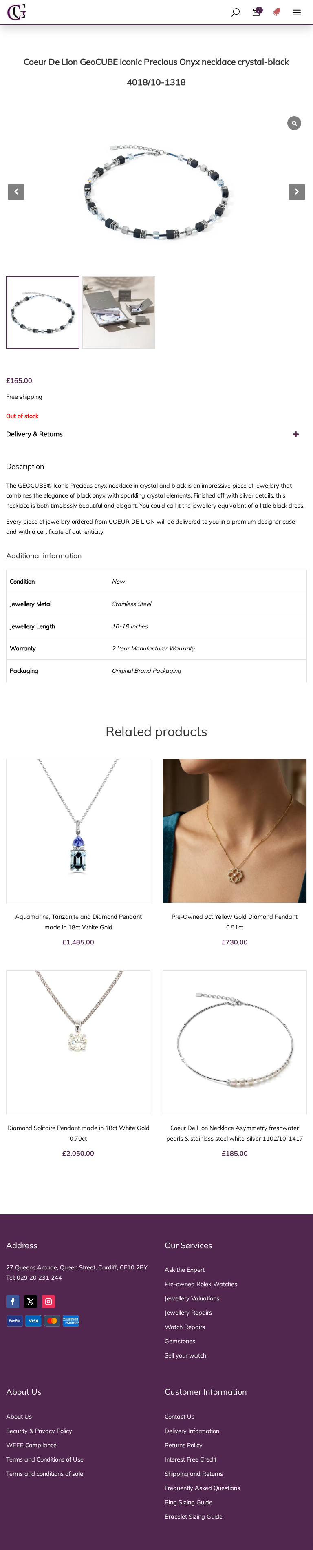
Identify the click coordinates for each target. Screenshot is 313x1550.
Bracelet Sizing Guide (194, 1516)
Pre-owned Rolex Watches (201, 1284)
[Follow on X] (30, 1301)
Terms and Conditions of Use (45, 1459)
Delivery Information (192, 1431)
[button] (297, 192)
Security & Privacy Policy (39, 1431)
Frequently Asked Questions (202, 1488)
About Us (19, 1416)
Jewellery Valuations (192, 1298)
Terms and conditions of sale (44, 1473)
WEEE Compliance (31, 1445)
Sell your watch (185, 1355)
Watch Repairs (185, 1327)
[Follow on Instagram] (48, 1301)
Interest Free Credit (190, 1459)
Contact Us (179, 1416)
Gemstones (180, 1341)
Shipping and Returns (194, 1473)
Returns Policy (184, 1445)
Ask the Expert (185, 1270)
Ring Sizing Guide (188, 1502)
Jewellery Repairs (188, 1312)
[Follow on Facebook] (12, 1301)
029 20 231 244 (39, 1277)
